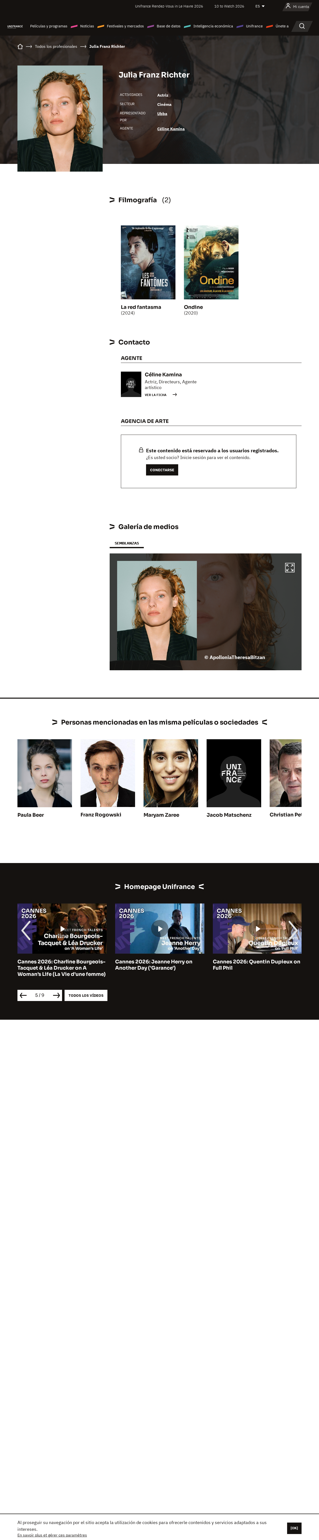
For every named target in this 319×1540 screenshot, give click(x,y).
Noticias (87, 26)
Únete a (282, 26)
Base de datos (168, 26)
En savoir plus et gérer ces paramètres (52, 1535)
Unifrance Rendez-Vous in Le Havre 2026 (169, 6)
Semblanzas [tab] (127, 543)
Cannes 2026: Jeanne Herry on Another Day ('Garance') (56, 965)
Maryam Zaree (161, 815)
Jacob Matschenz (229, 815)
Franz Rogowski (100, 815)
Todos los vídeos (86, 995)
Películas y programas (48, 26)
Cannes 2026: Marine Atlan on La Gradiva (254, 965)
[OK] (294, 1528)
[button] (290, 568)
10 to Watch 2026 (229, 6)
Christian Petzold (292, 815)
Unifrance (254, 26)
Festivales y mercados (125, 26)
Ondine (193, 307)
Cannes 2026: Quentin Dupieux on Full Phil (159, 965)
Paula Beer (30, 815)
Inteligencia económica (213, 26)
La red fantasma (141, 307)
